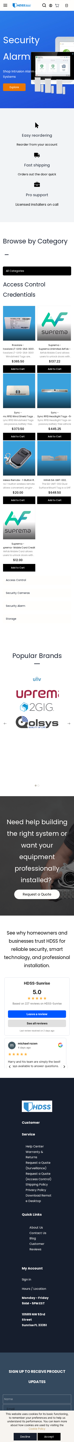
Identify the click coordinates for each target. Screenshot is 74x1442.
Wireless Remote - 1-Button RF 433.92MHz (18, 480)
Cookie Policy (37, 1428)
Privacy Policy (36, 1190)
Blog (33, 1238)
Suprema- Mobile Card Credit (18, 547)
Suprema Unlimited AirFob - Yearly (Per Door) (55, 349)
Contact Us (37, 1233)
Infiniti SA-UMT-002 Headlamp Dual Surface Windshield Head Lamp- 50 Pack (55, 480)
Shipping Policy (37, 1184)
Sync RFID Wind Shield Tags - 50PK (18, 416)
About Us (36, 1227)
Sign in (26, 1279)
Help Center (35, 1146)
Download (33, 1195)
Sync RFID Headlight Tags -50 (54, 416)
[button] (57, 5)
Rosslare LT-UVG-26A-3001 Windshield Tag (18, 349)
